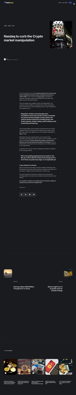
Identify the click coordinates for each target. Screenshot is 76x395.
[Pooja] (5, 59)
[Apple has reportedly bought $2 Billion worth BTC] (51, 367)
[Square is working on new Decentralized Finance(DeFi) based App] (38, 367)
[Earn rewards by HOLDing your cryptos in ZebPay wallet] (65, 367)
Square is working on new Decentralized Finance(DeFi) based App (37, 382)
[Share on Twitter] (21, 195)
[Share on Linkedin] (30, 195)
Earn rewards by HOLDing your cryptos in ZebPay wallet (65, 382)
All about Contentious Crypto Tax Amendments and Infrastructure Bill (9, 382)
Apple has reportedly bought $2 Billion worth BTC (50, 382)
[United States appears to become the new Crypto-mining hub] (24, 367)
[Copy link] (34, 195)
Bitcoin (5, 25)
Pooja (7, 58)
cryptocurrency (41, 96)
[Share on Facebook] (26, 195)
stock (13, 25)
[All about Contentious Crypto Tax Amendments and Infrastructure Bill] (10, 367)
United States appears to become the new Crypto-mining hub (23, 382)
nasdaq (9, 25)
